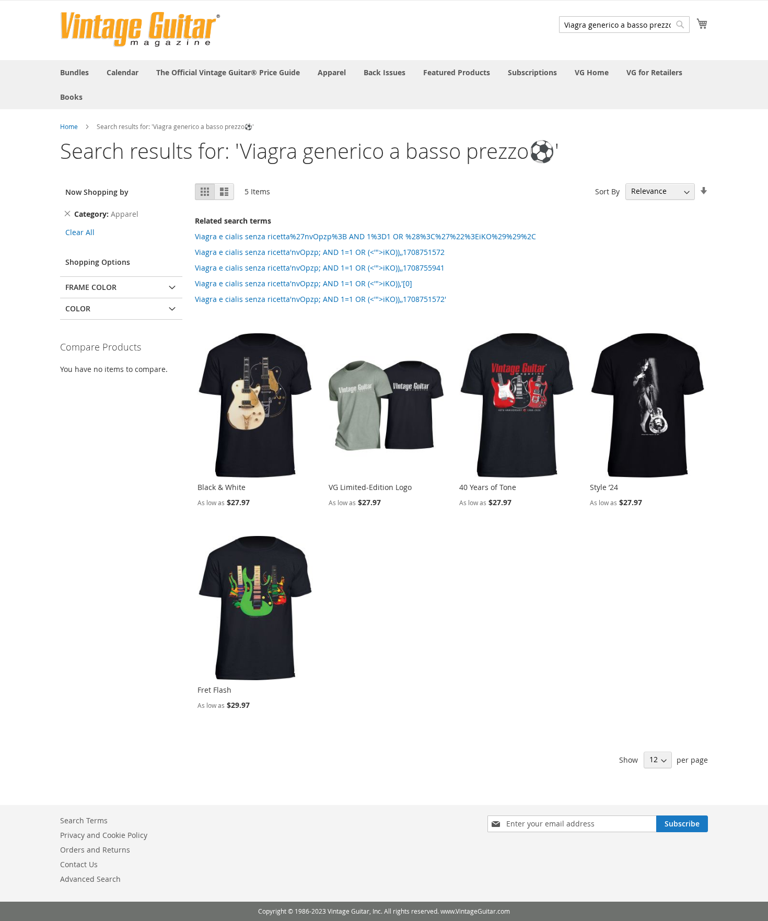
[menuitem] (74, 72)
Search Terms (84, 820)
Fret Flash (214, 690)
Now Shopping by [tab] (97, 192)
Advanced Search (90, 879)
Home (69, 126)
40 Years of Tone (487, 487)
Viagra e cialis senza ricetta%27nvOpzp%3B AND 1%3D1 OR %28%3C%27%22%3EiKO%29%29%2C (365, 236)
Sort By (607, 191)
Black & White (221, 487)
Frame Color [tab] (91, 287)
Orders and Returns (95, 850)
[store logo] (140, 29)
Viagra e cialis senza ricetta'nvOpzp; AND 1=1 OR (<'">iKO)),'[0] (303, 283)
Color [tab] (77, 308)
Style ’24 (604, 487)
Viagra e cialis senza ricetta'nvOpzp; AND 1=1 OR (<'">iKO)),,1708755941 (320, 268)
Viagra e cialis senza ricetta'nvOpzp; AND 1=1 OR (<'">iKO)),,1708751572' (320, 299)
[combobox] (624, 24)
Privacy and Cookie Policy (103, 835)
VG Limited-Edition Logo (370, 487)
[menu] (384, 84)
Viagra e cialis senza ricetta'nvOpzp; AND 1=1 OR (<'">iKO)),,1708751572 (320, 252)
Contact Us (79, 864)
